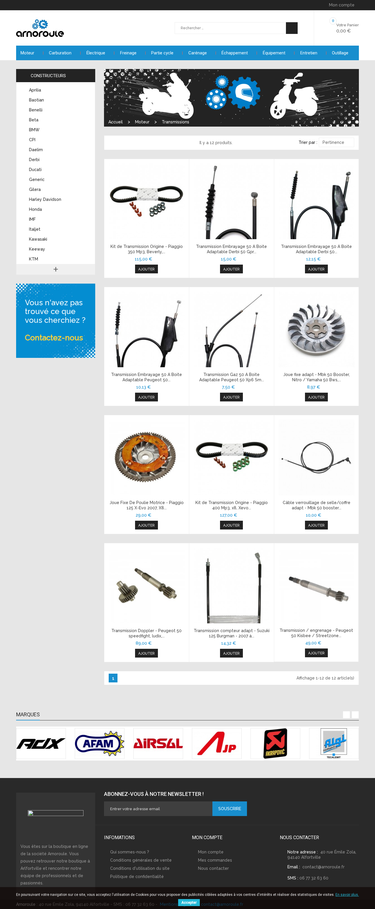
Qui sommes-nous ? (129, 852)
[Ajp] (217, 743)
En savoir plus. (347, 895)
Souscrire (229, 808)
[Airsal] (158, 743)
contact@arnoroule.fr (323, 867)
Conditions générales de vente (141, 860)
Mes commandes (215, 860)
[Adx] (41, 743)
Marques (28, 715)
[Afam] (100, 743)
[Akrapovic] (275, 743)
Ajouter (146, 269)
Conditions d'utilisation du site (140, 868)
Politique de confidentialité (137, 876)
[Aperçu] (146, 201)
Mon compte (211, 852)
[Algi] (334, 743)
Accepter (189, 903)
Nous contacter (213, 868)
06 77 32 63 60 (313, 878)
